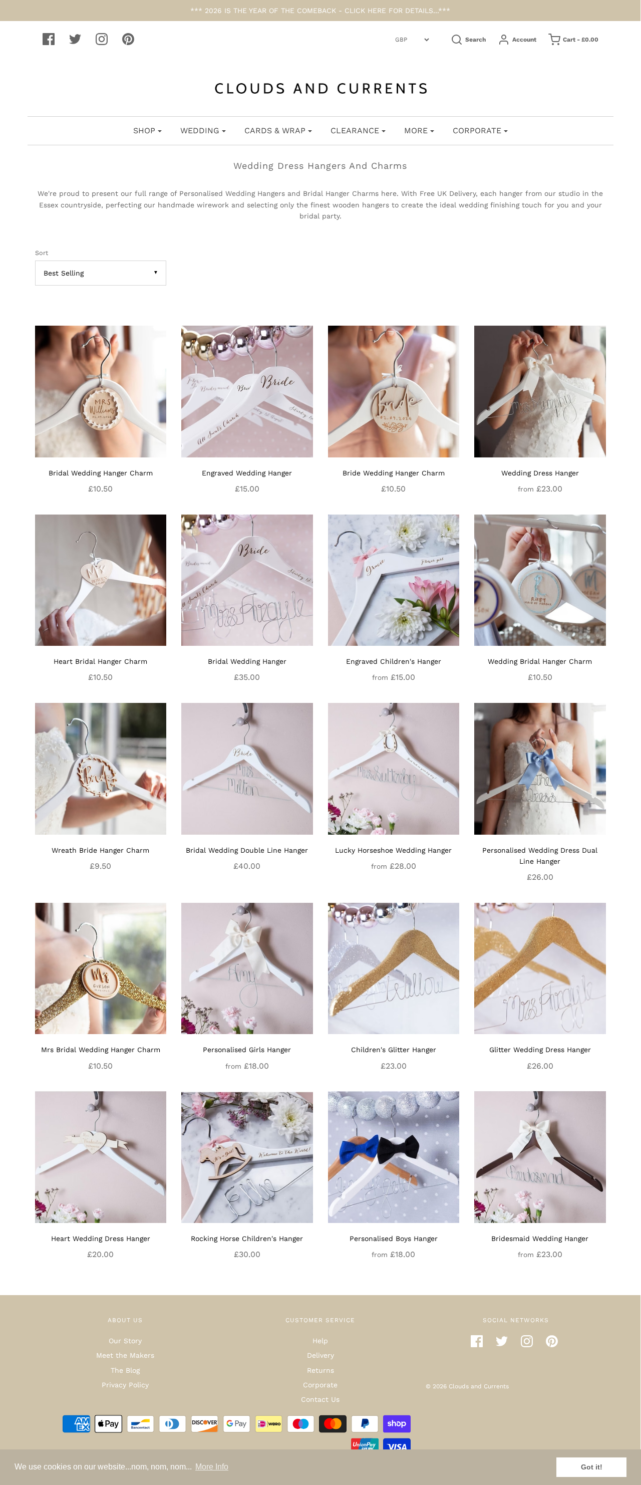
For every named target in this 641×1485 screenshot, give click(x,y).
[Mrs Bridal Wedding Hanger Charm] (101, 968)
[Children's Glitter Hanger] (394, 968)
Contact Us (320, 1399)
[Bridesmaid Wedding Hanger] (540, 1156)
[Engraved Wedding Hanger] (247, 391)
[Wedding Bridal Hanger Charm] (540, 579)
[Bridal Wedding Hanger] (247, 579)
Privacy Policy (125, 1385)
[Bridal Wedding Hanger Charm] (101, 391)
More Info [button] (211, 1466)
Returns (320, 1370)
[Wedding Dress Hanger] (540, 391)
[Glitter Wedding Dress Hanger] (540, 968)
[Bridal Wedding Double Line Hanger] (247, 768)
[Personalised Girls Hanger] (247, 968)
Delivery (320, 1355)
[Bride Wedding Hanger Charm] (394, 391)
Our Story (125, 1341)
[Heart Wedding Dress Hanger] (101, 1156)
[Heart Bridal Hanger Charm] (101, 579)
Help (320, 1341)
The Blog (125, 1370)
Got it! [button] (591, 1467)
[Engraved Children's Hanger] (394, 579)
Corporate (320, 1385)
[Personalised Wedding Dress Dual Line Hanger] (540, 768)
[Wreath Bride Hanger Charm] (101, 768)
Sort (41, 253)
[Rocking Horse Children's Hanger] (247, 1156)
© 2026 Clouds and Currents (467, 1386)
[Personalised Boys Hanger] (394, 1156)
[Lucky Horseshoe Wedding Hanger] (394, 768)
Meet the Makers (125, 1355)
